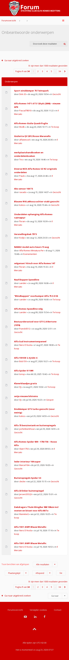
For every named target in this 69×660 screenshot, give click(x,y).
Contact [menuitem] (57, 609)
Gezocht (56, 94)
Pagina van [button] (22, 71)
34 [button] (60, 71)
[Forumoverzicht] (34, 8)
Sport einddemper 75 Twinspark (31, 90)
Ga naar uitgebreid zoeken (16, 60)
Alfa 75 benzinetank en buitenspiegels (35, 425)
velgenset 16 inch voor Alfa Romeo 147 (34, 263)
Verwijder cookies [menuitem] (38, 609)
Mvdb (22, 126)
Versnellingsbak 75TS (25, 234)
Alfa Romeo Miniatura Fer (31, 250)
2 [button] (38, 71)
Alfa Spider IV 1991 (24, 370)
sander (22, 283)
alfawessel (24, 139)
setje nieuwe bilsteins (26, 396)
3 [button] (42, 71)
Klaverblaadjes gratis (25, 383)
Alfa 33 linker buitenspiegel (29, 490)
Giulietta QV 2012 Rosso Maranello (32, 136)
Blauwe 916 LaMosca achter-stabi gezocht (36, 201)
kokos (22, 205)
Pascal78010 (25, 110)
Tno (21, 159)
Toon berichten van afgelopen (25, 564)
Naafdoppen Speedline (26, 279)
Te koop (55, 126)
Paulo (22, 175)
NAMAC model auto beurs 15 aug (31, 247)
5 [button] (51, 71)
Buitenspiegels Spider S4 (27, 477)
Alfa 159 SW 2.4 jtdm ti (26, 357)
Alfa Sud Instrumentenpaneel (30, 341)
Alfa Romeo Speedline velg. (28, 308)
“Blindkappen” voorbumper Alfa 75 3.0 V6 (36, 296)
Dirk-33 (22, 94)
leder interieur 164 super (27, 461)
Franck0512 (24, 328)
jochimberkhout (26, 428)
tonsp (22, 374)
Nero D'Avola (25, 345)
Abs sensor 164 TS (23, 188)
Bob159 (22, 361)
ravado (22, 192)
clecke (22, 481)
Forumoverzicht (9, 20)
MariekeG (24, 514)
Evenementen (30, 254)
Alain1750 (24, 448)
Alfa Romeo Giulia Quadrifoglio (31, 123)
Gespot (49, 399)
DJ (20, 386)
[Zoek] (64, 44)
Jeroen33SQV (25, 494)
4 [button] (46, 71)
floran (22, 221)
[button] (65, 71)
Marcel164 (24, 465)
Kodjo (22, 237)
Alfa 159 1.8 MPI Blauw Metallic (30, 526)
